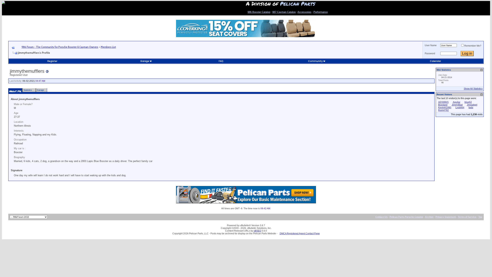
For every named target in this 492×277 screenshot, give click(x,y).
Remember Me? (472, 45)
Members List (108, 46)
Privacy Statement (445, 217)
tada (471, 107)
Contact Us (381, 217)
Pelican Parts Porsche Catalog (406, 217)
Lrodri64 (459, 107)
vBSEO (257, 230)
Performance (320, 12)
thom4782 (443, 110)
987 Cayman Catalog (284, 12)
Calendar (435, 61)
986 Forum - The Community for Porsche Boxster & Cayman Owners (60, 46)
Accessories (304, 12)
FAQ (221, 61)
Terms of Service (467, 217)
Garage (144, 61)
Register (52, 61)
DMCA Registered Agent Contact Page (300, 233)
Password (430, 53)
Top (480, 217)
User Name (431, 45)
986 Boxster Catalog (259, 12)
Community (315, 61)
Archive (429, 217)
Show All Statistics (473, 88)
